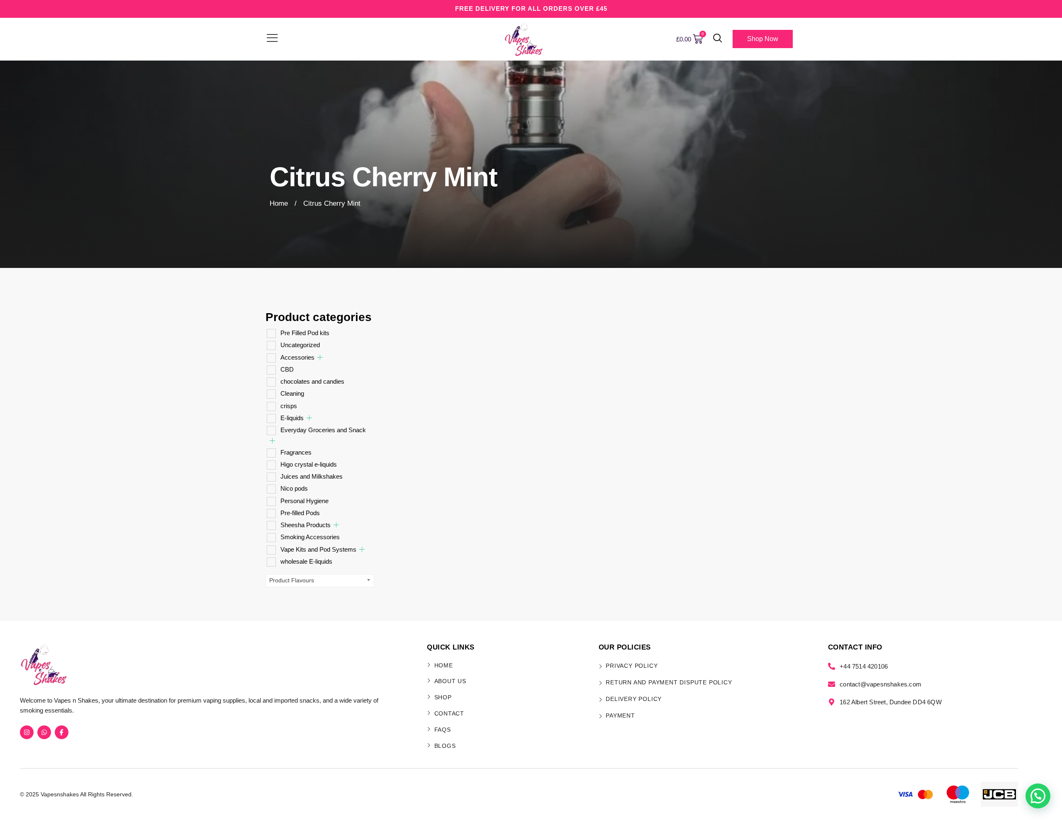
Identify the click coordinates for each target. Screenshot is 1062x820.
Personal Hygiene (304, 500)
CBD (287, 369)
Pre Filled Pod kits (304, 332)
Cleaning (292, 393)
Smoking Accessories (310, 536)
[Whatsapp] (44, 732)
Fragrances (296, 452)
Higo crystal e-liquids (308, 464)
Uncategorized (300, 344)
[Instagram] (27, 732)
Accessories (297, 357)
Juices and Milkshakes (311, 476)
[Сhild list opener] (320, 357)
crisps (288, 405)
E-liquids (292, 417)
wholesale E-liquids (306, 561)
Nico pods (294, 488)
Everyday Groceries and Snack (323, 429)
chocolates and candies (312, 381)
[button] (717, 39)
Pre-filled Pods (300, 512)
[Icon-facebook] (61, 732)
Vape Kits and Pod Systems (318, 549)
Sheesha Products (305, 524)
